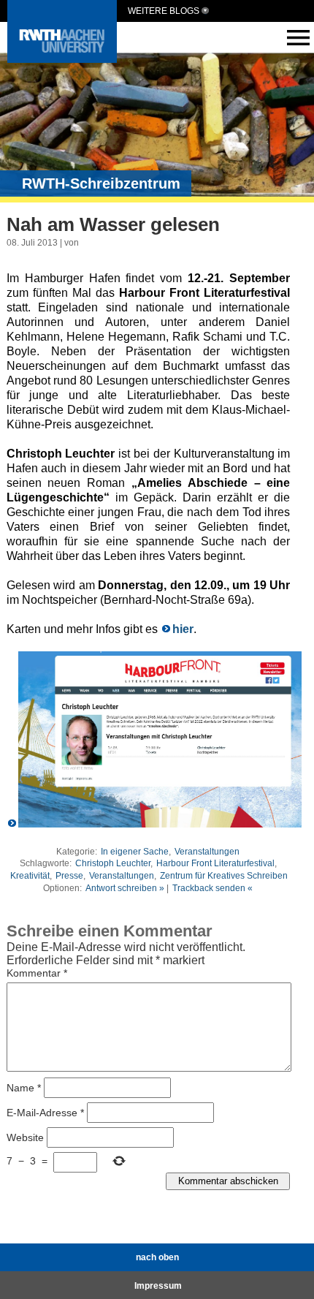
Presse (69, 876)
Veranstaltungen (207, 852)
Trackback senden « (212, 888)
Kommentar (37, 973)
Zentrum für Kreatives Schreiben (224, 876)
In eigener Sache (135, 852)
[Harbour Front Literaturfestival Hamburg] (155, 823)
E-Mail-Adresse (45, 1112)
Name (24, 1087)
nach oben (157, 1257)
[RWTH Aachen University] (62, 59)
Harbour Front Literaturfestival (215, 863)
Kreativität (30, 876)
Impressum (158, 1286)
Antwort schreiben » (124, 888)
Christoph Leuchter (112, 863)
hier (183, 629)
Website (25, 1137)
